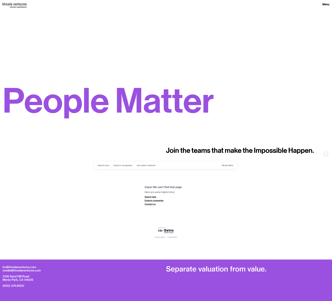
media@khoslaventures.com (22, 270)
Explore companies (154, 200)
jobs (103, 165)
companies (122, 165)
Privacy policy (160, 237)
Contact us (150, 204)
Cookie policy (172, 237)
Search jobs (150, 197)
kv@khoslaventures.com (19, 267)
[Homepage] (15, 4)
